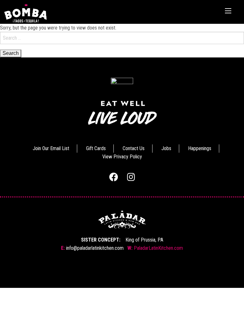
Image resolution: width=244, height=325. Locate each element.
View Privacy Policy (122, 157)
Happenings (199, 148)
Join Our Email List (51, 148)
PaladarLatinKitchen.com (158, 248)
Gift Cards (96, 148)
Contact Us (134, 148)
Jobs (166, 148)
